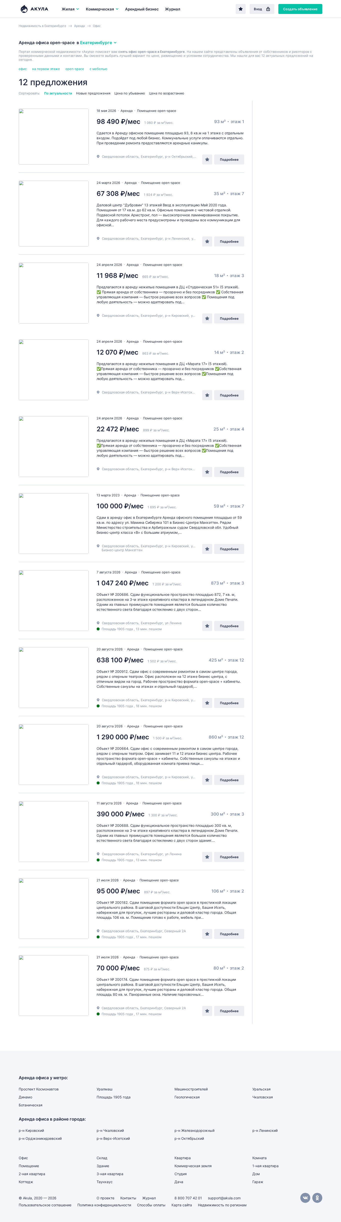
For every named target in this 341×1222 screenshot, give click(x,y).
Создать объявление (300, 9)
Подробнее (229, 159)
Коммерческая (100, 9)
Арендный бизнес (142, 9)
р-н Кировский (177, 315)
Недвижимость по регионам (222, 1205)
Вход (258, 9)
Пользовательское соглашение (45, 1205)
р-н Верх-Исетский (180, 392)
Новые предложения (93, 93)
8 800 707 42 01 (188, 1198)
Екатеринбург (152, 156)
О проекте (105, 1198)
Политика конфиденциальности (104, 1205)
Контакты (128, 1198)
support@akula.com (224, 1198)
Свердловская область (120, 156)
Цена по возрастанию (166, 93)
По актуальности (58, 93)
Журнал (172, 9)
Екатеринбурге (96, 42)
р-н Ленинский (177, 238)
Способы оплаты (151, 1205)
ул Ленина (173, 623)
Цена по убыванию (129, 93)
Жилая (68, 9)
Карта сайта (181, 1205)
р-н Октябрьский (178, 156)
